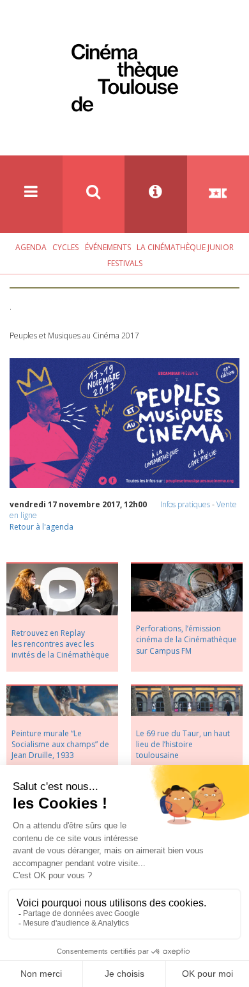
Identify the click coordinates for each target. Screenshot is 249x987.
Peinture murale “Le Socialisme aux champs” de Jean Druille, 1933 (60, 744)
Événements (108, 247)
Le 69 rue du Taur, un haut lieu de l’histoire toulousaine (183, 744)
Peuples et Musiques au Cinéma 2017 (74, 335)
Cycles (65, 247)
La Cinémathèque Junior (185, 247)
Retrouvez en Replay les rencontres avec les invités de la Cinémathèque (60, 644)
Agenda (31, 247)
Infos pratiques (185, 504)
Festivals (124, 263)
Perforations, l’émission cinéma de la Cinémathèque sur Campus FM (186, 639)
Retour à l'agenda (41, 526)
